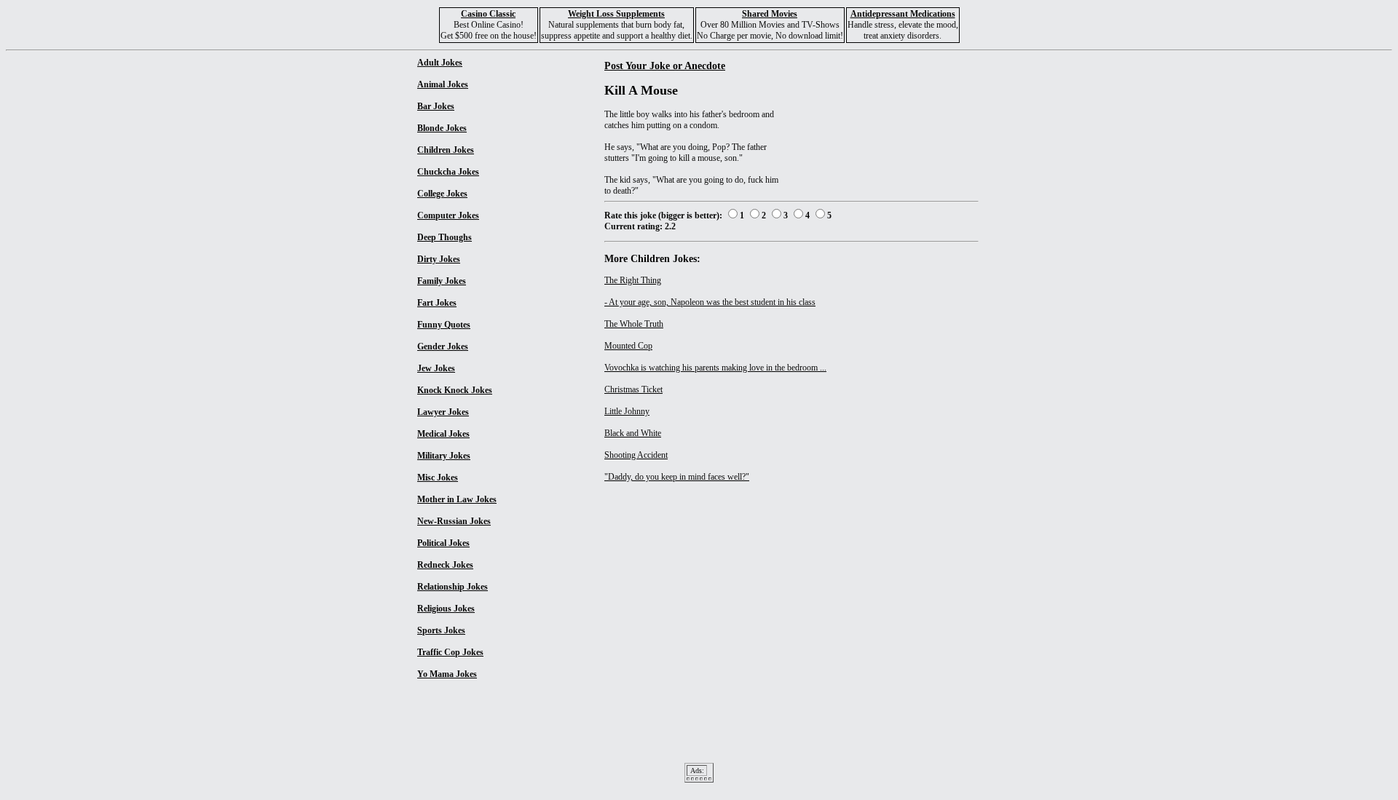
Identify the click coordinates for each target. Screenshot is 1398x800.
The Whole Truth (633, 324)
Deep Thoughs (444, 237)
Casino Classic (488, 14)
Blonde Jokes (442, 128)
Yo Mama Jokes (447, 674)
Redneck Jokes (445, 565)
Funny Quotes (443, 325)
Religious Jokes (446, 608)
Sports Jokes (441, 630)
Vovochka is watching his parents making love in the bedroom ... (715, 368)
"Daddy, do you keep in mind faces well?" (676, 477)
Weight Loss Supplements (616, 14)
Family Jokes (441, 281)
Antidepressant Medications (902, 14)
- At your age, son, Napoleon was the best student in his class (710, 302)
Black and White (632, 433)
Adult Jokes (439, 63)
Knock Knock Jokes (454, 390)
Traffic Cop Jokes (450, 652)
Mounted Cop (628, 346)
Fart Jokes (437, 303)
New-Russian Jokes (454, 521)
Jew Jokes (436, 368)
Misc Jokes (437, 477)
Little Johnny (626, 411)
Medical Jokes (443, 434)
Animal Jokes (442, 84)
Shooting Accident (636, 455)
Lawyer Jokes (443, 412)
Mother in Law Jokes (457, 499)
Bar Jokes (435, 106)
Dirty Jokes (438, 259)
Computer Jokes (448, 215)
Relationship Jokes (452, 587)
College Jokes (442, 194)
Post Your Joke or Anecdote (664, 65)
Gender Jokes (442, 346)
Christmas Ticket (633, 389)
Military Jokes (443, 456)
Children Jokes (445, 150)
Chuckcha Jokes (448, 172)
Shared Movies (769, 14)
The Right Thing (632, 280)
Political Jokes (443, 543)
